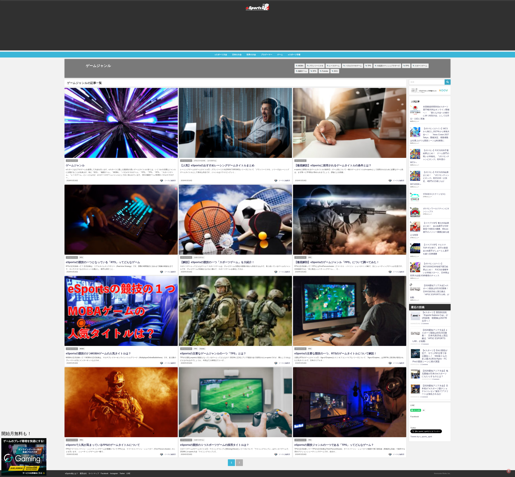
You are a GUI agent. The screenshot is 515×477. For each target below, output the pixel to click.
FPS (407, 66)
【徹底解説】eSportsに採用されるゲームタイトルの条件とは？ (332, 165)
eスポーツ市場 (294, 54)
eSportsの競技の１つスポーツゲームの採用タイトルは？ (214, 444)
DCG (336, 71)
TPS (369, 66)
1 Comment (425, 323)
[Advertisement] (257, 31)
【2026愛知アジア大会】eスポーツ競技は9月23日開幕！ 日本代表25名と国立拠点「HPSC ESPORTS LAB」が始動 (430, 291)
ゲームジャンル (72, 160)
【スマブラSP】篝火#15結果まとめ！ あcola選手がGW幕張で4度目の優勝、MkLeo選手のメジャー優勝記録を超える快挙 (429, 229)
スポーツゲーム (421, 66)
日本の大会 (237, 54)
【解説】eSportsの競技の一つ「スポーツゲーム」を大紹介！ (217, 262)
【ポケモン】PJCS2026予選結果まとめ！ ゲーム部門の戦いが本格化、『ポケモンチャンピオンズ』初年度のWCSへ (429, 156)
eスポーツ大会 (221, 54)
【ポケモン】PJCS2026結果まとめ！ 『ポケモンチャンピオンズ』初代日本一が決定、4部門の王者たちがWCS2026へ (429, 178)
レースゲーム (334, 66)
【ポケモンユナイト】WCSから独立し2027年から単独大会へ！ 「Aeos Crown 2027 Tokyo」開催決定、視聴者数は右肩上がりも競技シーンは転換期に (429, 134)
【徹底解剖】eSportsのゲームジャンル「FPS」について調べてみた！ (336, 262)
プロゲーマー (266, 54)
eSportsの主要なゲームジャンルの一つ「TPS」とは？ (213, 353)
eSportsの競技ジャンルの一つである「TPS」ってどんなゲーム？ (334, 444)
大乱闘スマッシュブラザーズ (388, 66)
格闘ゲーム (302, 71)
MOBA (300, 66)
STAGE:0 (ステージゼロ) (434, 194)
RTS (314, 71)
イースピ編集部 (170, 180)
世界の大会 (251, 54)
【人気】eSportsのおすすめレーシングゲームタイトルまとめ (217, 165)
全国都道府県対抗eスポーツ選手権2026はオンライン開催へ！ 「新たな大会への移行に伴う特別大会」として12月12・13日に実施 (429, 113)
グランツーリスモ (316, 66)
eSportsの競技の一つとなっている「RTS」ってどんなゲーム (103, 262)
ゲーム (280, 54)
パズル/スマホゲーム (353, 66)
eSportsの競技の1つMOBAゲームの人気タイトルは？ (98, 353)
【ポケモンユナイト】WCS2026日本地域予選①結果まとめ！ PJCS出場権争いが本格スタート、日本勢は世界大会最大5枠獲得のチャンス (429, 270)
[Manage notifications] (509, 471)
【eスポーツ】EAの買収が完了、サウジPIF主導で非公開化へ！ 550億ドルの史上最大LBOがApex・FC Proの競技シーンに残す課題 (430, 356)
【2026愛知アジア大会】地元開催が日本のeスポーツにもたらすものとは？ (435, 373)
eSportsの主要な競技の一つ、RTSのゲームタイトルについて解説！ (335, 353)
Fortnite (325, 71)
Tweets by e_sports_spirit (421, 436)
